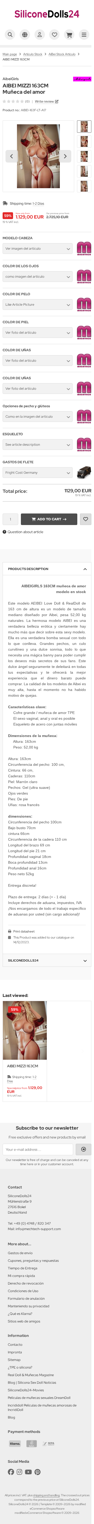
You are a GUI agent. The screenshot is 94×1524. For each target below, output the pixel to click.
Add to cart (49, 519)
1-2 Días (38, 203)
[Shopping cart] (69, 34)
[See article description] (84, 450)
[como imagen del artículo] (84, 282)
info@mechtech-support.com (38, 1229)
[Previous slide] (11, 1051)
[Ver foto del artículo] (84, 338)
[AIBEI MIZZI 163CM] (25, 1030)
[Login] (39, 34)
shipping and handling (46, 1495)
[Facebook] (11, 1472)
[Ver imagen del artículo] (84, 254)
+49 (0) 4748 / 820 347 (32, 1223)
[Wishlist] (54, 34)
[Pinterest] (37, 1472)
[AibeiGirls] (82, 79)
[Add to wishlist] (85, 519)
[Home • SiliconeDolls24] (47, 22)
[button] (84, 126)
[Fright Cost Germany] (84, 478)
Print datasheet (23, 931)
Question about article (25, 531)
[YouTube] (28, 1472)
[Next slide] (65, 156)
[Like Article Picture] (84, 310)
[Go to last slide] (11, 156)
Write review (44, 101)
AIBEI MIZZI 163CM (22, 1066)
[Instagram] (19, 1472)
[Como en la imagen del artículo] (84, 422)
